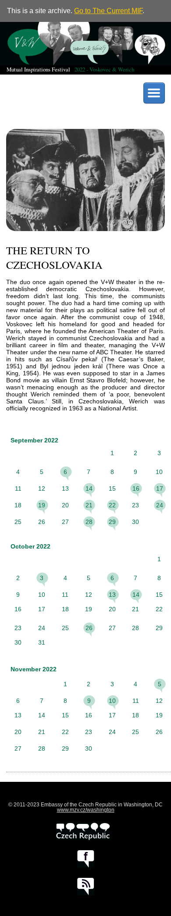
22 (112, 505)
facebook (85, 859)
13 (112, 594)
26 (89, 627)
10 (112, 700)
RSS (85, 886)
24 (159, 505)
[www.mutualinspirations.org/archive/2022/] (85, 43)
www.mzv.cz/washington (85, 810)
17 (159, 488)
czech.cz (83, 831)
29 (112, 521)
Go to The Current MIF (108, 10)
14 (89, 488)
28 (89, 521)
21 (89, 505)
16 (135, 488)
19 (41, 505)
